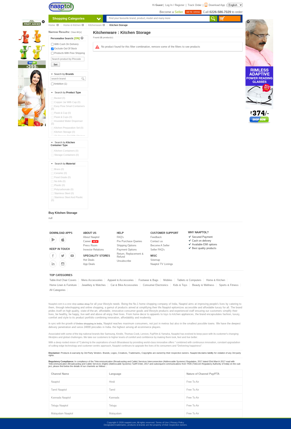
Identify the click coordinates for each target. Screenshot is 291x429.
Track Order (194, 5)
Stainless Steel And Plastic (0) (67, 199)
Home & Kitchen (72, 25)
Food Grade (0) (62, 177)
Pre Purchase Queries (129, 241)
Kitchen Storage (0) (64, 132)
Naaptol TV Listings (161, 264)
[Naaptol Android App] (52, 239)
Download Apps (60, 232)
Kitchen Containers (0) (66, 150)
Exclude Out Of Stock (65, 48)
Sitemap (155, 259)
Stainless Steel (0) (64, 193)
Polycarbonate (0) (63, 189)
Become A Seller (159, 245)
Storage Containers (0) (66, 155)
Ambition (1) (60, 83)
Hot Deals (88, 259)
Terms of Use (162, 422)
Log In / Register (174, 5)
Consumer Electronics (155, 285)
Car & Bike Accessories (124, 285)
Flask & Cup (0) (62, 113)
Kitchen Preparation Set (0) (68, 127)
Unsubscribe (124, 260)
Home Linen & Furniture (63, 285)
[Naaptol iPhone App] (62, 239)
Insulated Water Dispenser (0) (67, 122)
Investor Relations (93, 249)
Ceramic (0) (60, 173)
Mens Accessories (92, 280)
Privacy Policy (177, 422)
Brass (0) (59, 169)
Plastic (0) (59, 185)
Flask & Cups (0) (63, 117)
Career (90, 241)
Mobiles (167, 280)
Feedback (156, 237)
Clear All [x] (76, 32)
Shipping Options (126, 245)
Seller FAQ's (157, 249)
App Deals (89, 264)
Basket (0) (59, 98)
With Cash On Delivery (66, 44)
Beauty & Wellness (203, 285)
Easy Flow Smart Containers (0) (68, 107)
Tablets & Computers (189, 280)
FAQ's (120, 237)
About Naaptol (91, 237)
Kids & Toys (180, 285)
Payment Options (127, 249)
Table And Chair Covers (62, 280)
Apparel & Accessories (120, 280)
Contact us (156, 241)
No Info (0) (60, 181)
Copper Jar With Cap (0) (67, 102)
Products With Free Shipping (69, 53)
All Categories (57, 290)
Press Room (90, 245)
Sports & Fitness (229, 285)
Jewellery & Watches (94, 285)
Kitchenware (95, 25)
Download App (217, 5)
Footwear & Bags (148, 280)
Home (52, 25)
